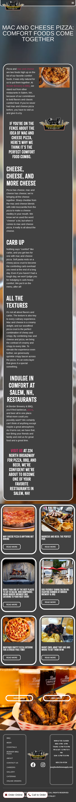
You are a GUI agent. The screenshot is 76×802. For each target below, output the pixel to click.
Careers (11, 767)
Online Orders (14, 781)
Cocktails (12, 747)
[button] (73, 3)
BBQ (8, 738)
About (10, 758)
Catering (11, 776)
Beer (9, 743)
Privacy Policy (48, 796)
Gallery (11, 772)
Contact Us (12, 763)
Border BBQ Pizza (13, 753)
